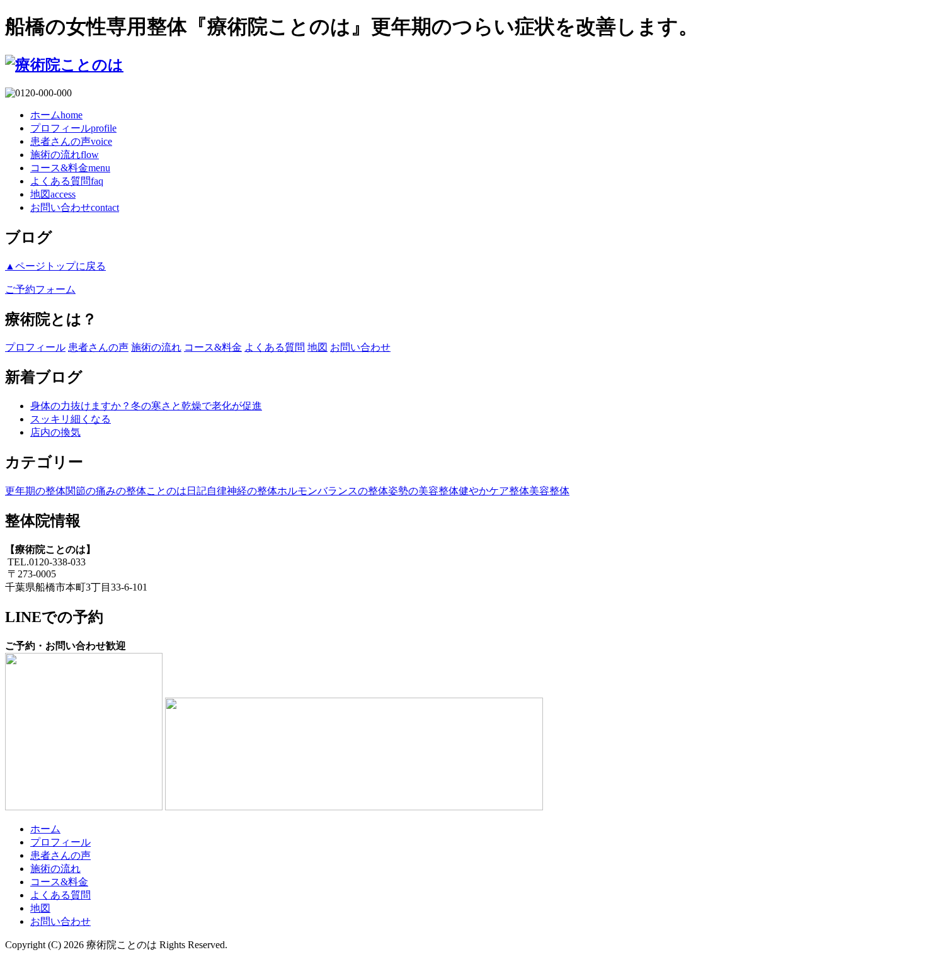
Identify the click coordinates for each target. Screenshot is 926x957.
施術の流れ (64, 154)
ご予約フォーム (40, 289)
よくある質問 (66, 181)
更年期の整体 (35, 490)
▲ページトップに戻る (55, 266)
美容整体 (549, 490)
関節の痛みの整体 (106, 490)
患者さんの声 (71, 141)
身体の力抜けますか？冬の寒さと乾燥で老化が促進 (146, 405)
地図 (53, 194)
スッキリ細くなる (70, 419)
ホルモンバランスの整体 (332, 490)
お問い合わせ (74, 207)
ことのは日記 (176, 490)
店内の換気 (55, 432)
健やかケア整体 (494, 490)
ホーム (56, 115)
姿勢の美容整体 (423, 490)
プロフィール (73, 128)
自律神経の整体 (242, 490)
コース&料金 (70, 167)
